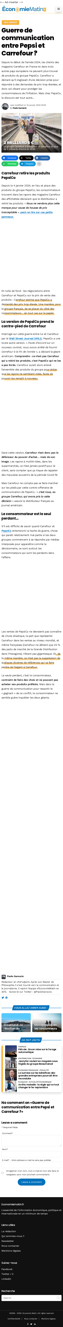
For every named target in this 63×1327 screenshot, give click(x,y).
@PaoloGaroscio (43, 991)
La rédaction (8, 1231)
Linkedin (6, 1279)
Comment (7, 1133)
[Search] (58, 1297)
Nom (5, 1149)
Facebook (6, 1269)
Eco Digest (10, 22)
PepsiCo (6, 530)
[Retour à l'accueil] (25, 8)
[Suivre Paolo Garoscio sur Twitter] (2, 998)
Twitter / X (7, 1274)
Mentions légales (11, 1250)
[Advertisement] (31, 254)
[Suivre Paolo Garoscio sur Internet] (6, 998)
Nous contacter (10, 1245)
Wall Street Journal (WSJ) (25, 338)
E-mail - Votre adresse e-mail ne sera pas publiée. (26, 1160)
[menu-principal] (59, 9)
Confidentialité (14, 1319)
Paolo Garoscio (15, 976)
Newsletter (7, 1241)
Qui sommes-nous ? (12, 1236)
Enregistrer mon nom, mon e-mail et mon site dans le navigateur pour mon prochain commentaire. (32, 1173)
